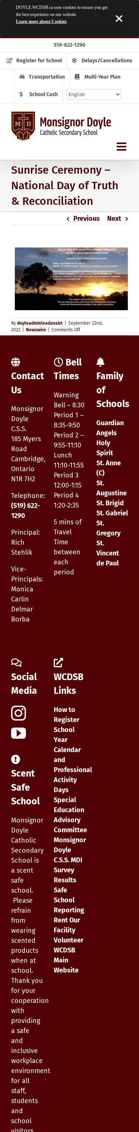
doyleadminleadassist (40, 323)
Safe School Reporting (69, 900)
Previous (86, 218)
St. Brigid (110, 503)
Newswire (36, 329)
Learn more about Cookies (41, 21)
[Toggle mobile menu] (122, 146)
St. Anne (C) (108, 468)
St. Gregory (108, 528)
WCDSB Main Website (66, 960)
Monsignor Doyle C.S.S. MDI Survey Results (70, 860)
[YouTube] (18, 733)
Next (114, 218)
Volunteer (68, 940)
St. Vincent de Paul (107, 553)
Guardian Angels (110, 428)
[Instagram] (18, 713)
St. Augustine (111, 488)
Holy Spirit (104, 448)
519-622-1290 (69, 45)
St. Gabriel (112, 513)
